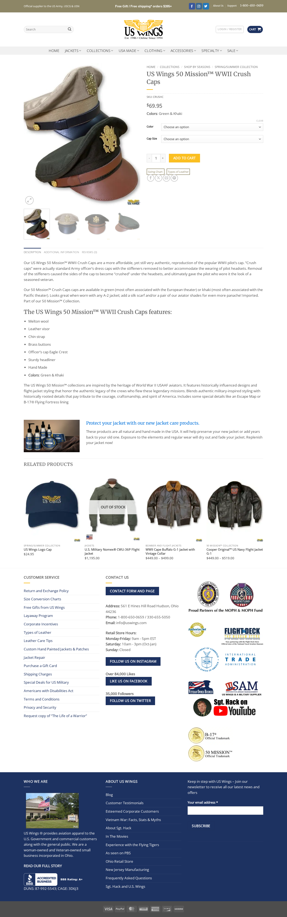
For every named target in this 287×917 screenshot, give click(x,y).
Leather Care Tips (38, 640)
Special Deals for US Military (46, 682)
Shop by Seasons (197, 67)
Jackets (71, 50)
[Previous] (31, 134)
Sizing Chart (155, 172)
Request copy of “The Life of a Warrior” (55, 715)
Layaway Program (38, 615)
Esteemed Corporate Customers (132, 811)
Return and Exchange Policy (46, 590)
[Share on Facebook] (150, 178)
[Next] (133, 134)
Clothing (153, 50)
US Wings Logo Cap (38, 550)
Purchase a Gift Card (40, 665)
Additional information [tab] (61, 252)
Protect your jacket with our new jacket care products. (142, 423)
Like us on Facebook (128, 681)
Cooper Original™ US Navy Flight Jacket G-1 (235, 552)
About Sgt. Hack (118, 827)
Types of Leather (178, 172)
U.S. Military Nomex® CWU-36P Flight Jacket (112, 552)
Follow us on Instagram (133, 661)
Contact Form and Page (132, 591)
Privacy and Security (40, 707)
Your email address (203, 802)
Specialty (210, 50)
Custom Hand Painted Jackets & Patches (56, 649)
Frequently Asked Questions (129, 878)
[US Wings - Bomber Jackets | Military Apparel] (144, 29)
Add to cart (184, 158)
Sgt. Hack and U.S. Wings (125, 886)
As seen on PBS (118, 853)
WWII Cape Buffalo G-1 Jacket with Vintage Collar (170, 552)
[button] (230, 29)
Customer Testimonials (125, 802)
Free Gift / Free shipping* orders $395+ (143, 6)
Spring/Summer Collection (236, 67)
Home (54, 50)
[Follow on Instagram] (199, 6)
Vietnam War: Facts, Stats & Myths (133, 819)
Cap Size (152, 138)
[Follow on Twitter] (206, 6)
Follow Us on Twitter (130, 700)
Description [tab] (32, 252)
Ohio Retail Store (119, 861)
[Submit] (69, 29)
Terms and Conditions (41, 699)
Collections (99, 50)
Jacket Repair (34, 657)
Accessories (182, 50)
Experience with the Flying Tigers (132, 844)
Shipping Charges (38, 674)
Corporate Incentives (41, 624)
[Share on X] (158, 178)
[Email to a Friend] (166, 178)
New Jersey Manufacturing (127, 869)
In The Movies (117, 836)
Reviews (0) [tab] (89, 252)
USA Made (127, 50)
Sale (231, 50)
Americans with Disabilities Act (48, 690)
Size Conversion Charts (42, 599)
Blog (109, 794)
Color (150, 126)
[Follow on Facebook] (192, 6)
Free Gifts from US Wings (44, 607)
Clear (259, 120)
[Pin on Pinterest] (174, 178)
